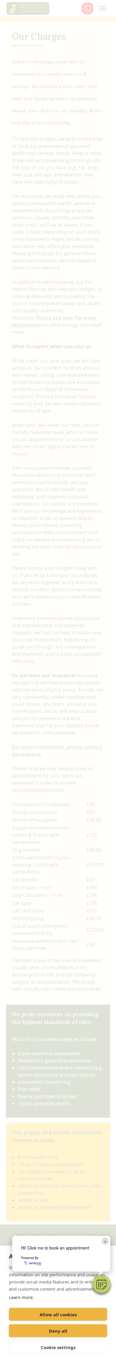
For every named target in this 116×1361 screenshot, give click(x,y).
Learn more (21, 1297)
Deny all (58, 1331)
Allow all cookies (58, 1314)
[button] (101, 1284)
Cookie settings (58, 1347)
